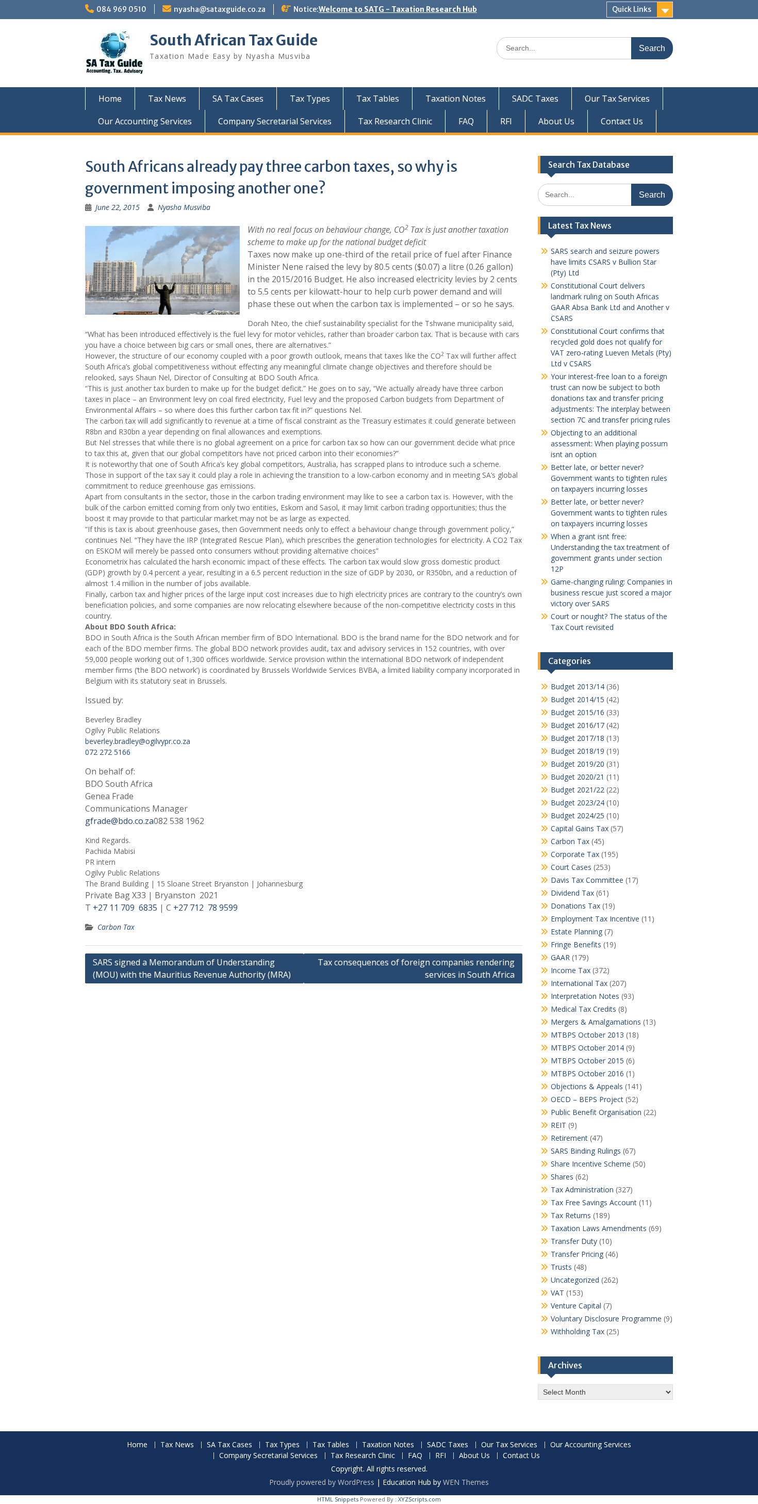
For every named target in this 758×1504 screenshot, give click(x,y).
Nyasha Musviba (184, 207)
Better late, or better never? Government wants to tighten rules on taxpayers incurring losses (609, 478)
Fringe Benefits (576, 944)
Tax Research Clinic (395, 121)
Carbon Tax (116, 927)
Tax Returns (571, 1215)
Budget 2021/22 (577, 790)
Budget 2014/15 (577, 699)
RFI (506, 121)
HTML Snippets (337, 1499)
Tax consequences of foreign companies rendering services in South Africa (416, 968)
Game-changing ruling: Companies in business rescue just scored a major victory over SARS (611, 592)
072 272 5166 (107, 752)
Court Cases (571, 867)
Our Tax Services (617, 98)
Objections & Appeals (587, 1086)
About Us (556, 121)
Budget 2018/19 (577, 751)
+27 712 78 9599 (205, 907)
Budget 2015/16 (577, 712)
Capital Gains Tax (579, 828)
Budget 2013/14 (577, 686)
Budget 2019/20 (577, 764)
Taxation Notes (455, 98)
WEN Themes (466, 1482)
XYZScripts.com (419, 1499)
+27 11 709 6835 (125, 907)
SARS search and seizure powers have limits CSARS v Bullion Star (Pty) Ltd (605, 262)
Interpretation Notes (585, 996)
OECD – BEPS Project (587, 1099)
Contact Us (622, 121)
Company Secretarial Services (275, 121)
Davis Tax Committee (587, 880)
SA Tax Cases (237, 98)
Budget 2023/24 (577, 802)
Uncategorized (575, 1280)
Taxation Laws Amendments (599, 1228)
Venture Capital (576, 1306)
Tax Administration (582, 1189)
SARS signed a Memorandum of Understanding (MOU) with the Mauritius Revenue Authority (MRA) (192, 968)
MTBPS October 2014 (587, 1048)
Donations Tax (575, 906)
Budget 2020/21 (577, 777)
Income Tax (570, 970)
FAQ (466, 121)
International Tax (579, 983)
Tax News (167, 98)
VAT (557, 1293)
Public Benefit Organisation (596, 1112)
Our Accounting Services (145, 121)
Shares (562, 1177)
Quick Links (631, 9)
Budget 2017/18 (577, 738)
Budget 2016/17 (577, 725)
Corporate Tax (575, 854)
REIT (558, 1125)
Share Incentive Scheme (591, 1164)
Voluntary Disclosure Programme (606, 1318)
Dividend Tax (572, 893)
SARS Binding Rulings (586, 1151)
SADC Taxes (535, 98)
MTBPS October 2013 (587, 1035)
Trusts (561, 1267)
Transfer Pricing (577, 1254)
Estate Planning (576, 931)
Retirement (569, 1138)
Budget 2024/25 (577, 815)
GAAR (560, 957)
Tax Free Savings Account (594, 1202)
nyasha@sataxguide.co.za (220, 9)
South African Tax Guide (234, 40)
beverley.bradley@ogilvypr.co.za (137, 741)
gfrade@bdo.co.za (119, 821)
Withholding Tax (577, 1331)
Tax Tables (377, 98)
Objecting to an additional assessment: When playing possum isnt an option (609, 443)
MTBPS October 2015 (587, 1060)
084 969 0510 (121, 9)
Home (110, 98)
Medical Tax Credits (583, 1009)
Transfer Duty (574, 1241)
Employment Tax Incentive (595, 919)
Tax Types (310, 98)
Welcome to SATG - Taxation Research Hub (398, 9)
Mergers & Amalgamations (596, 1022)
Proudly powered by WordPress (321, 1482)
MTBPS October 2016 (587, 1073)
